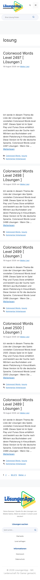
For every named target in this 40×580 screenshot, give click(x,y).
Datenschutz (20, 559)
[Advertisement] (20, 89)
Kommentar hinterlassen (16, 159)
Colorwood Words (13, 156)
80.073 (14, 475)
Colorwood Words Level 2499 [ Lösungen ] (18, 251)
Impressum (20, 554)
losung (24, 156)
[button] (30, 5)
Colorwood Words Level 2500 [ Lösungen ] (18, 327)
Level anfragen (20, 541)
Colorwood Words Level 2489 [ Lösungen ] (18, 404)
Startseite (20, 536)
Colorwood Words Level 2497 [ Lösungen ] (18, 57)
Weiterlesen (9, 149)
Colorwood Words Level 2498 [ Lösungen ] (18, 175)
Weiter (22, 475)
